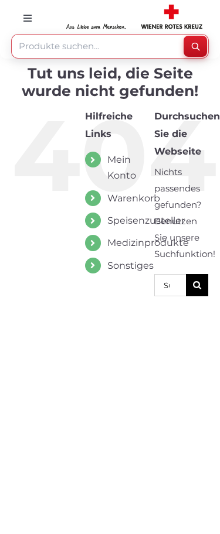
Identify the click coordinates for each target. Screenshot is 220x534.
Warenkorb (133, 198)
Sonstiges (130, 265)
